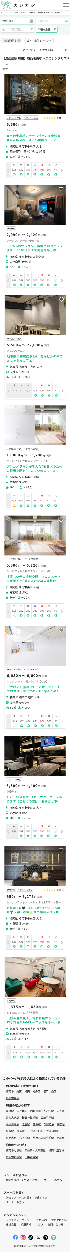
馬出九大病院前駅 (43, 1137)
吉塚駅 (61, 1137)
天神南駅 (22, 1111)
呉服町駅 (49, 1124)
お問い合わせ (55, 1224)
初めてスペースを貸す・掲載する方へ (28, 1197)
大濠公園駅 (52, 1131)
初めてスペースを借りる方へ (23, 1180)
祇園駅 (26, 1124)
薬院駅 (10, 1111)
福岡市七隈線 (14, 1150)
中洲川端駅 (12, 1124)
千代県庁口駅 (35, 1131)
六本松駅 (24, 1137)
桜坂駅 (10, 1131)
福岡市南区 (49, 1091)
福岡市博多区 (32, 1091)
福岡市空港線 (56, 1150)
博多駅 (61, 1124)
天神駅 (61, 1111)
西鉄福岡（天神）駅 (42, 1111)
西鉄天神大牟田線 (35, 1150)
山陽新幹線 (31, 1157)
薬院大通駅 (12, 1117)
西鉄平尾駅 (47, 1117)
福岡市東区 (12, 1098)
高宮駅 (21, 1131)
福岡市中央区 (14, 1091)
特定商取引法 (59, 1220)
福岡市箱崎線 (14, 1157)
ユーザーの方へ (53, 1180)
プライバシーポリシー (19, 1220)
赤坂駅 (37, 1124)
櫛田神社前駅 (30, 1117)
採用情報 (26, 1224)
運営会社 (11, 1224)
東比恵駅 (11, 1137)
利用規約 (41, 1220)
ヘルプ (39, 1224)
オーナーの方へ (15, 1202)
